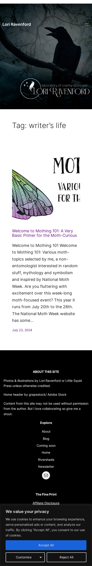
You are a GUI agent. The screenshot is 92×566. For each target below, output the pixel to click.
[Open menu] (87, 24)
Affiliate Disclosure (46, 503)
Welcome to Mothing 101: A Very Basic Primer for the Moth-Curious (44, 233)
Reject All (66, 557)
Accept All (46, 545)
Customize (23, 557)
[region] (46, 535)
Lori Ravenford (16, 24)
